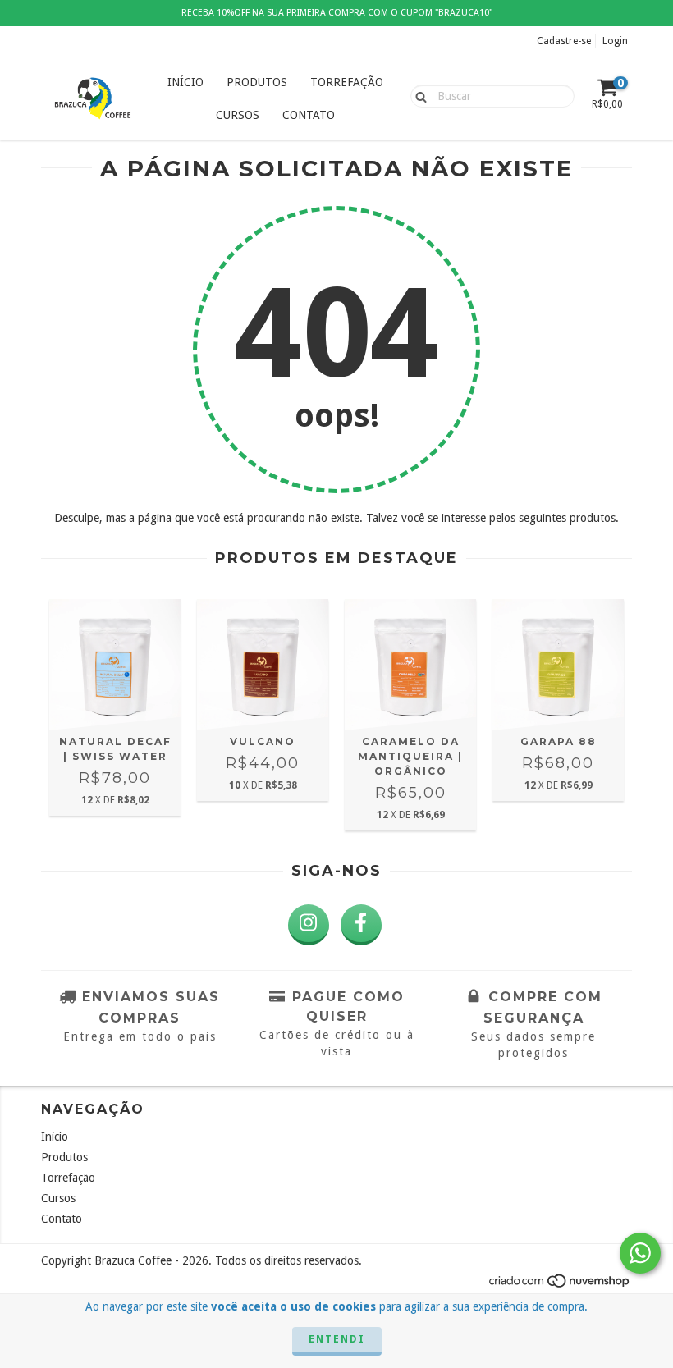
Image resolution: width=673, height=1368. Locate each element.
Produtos (257, 82)
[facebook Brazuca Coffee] (361, 924)
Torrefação (346, 82)
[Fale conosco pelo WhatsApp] (640, 1253)
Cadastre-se (564, 41)
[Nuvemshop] (560, 1286)
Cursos (237, 114)
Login (615, 41)
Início (185, 82)
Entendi (337, 1339)
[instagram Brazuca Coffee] (308, 924)
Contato (308, 114)
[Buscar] (417, 95)
